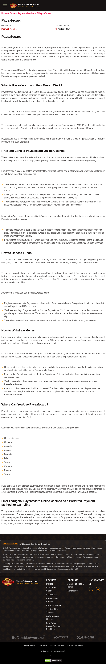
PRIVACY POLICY (30, 645)
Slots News (51, 594)
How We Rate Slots (57, 645)
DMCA (47, 661)
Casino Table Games (52, 600)
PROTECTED (56, 661)
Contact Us (72, 591)
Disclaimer (43, 645)
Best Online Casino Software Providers (53, 626)
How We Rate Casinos (75, 645)
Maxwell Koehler (9, 29)
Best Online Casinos (51, 589)
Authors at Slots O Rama (75, 585)
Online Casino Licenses (52, 618)
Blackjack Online (53, 605)
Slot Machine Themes (52, 611)
